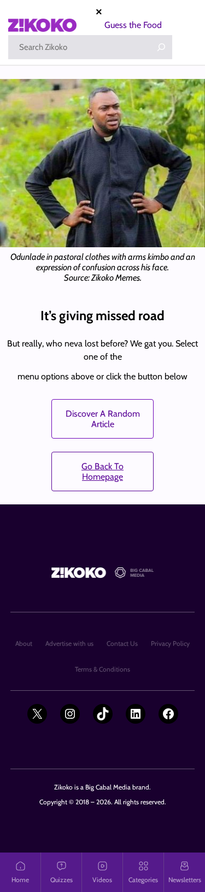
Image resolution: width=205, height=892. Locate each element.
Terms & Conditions (102, 669)
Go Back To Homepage (102, 471)
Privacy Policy (170, 643)
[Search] (161, 47)
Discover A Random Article (103, 418)
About (23, 643)
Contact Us (122, 643)
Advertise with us (69, 643)
